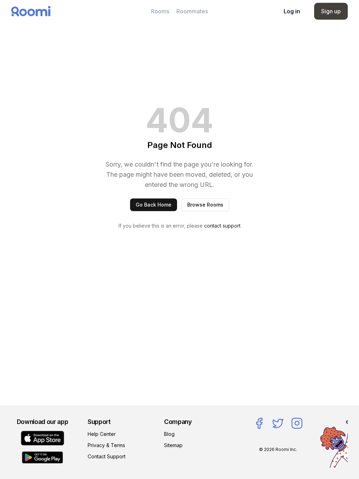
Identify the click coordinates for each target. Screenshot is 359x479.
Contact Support (107, 456)
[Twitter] (278, 423)
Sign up (331, 11)
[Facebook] (259, 423)
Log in (292, 11)
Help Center (102, 434)
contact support (222, 226)
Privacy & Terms (106, 445)
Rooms (160, 11)
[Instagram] (297, 423)
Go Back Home (153, 205)
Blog (169, 434)
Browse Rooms (205, 205)
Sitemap (173, 445)
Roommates (192, 11)
